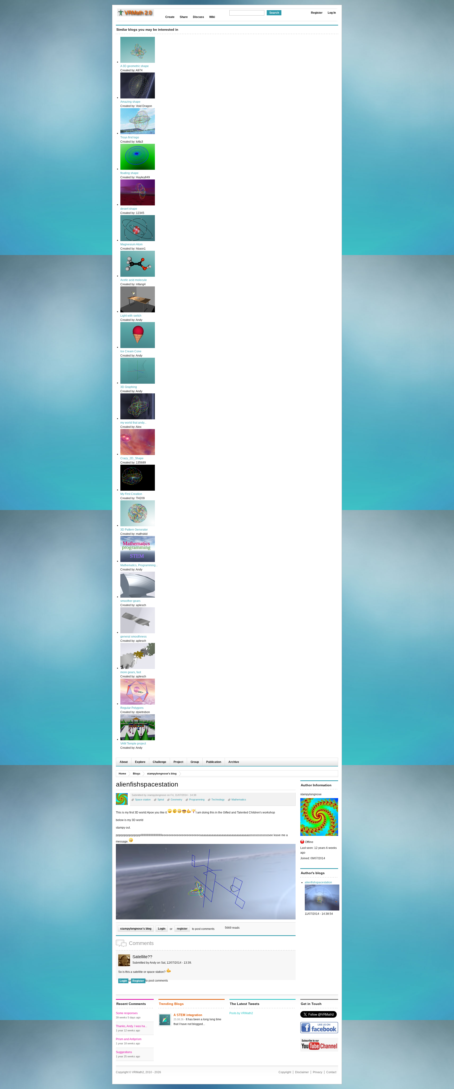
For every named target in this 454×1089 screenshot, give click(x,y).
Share (184, 17)
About (124, 762)
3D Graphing (128, 387)
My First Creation (131, 494)
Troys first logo (129, 137)
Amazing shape (130, 101)
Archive (233, 762)
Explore (140, 762)
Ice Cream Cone (130, 351)
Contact (331, 1072)
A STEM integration (188, 1015)
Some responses (127, 1013)
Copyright (285, 1072)
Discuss (198, 17)
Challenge (159, 762)
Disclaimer (302, 1072)
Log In (332, 12)
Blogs (136, 773)
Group (195, 762)
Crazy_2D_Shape (132, 458)
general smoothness (133, 636)
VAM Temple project (133, 743)
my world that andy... (133, 422)
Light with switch (130, 315)
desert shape (128, 208)
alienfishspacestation (318, 882)
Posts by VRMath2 (241, 1013)
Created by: (128, 70)
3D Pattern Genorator (134, 529)
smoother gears (130, 601)
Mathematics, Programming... (139, 565)
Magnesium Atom (131, 244)
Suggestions (124, 1052)
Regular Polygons (132, 708)
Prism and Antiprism (128, 1039)
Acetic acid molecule (133, 280)
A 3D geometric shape (134, 66)
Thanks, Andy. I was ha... (131, 1026)
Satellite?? (142, 956)
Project (178, 762)
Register (317, 12)
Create (170, 17)
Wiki (212, 17)
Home (122, 773)
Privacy (317, 1072)
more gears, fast (130, 672)
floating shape (129, 173)
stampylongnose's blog (162, 773)
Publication (213, 762)
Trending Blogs (171, 1004)
